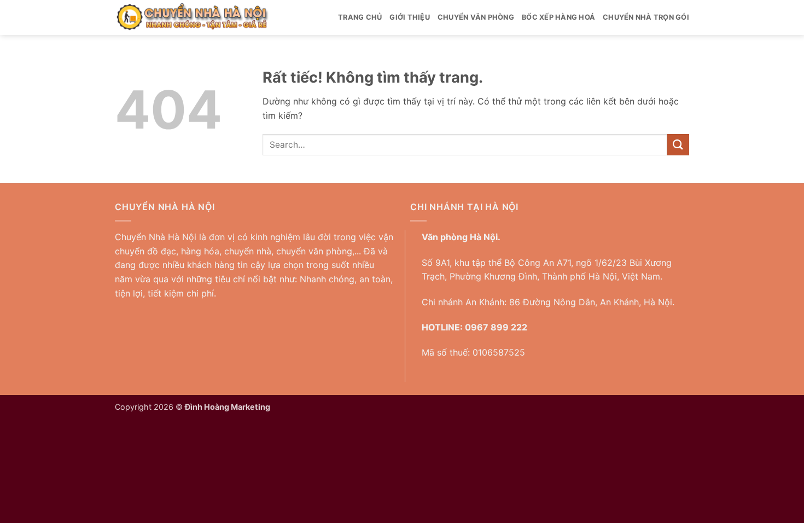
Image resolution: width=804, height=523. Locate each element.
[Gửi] (678, 144)
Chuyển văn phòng (476, 17)
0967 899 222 (496, 327)
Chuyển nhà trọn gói (646, 17)
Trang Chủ (360, 17)
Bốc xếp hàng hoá (558, 17)
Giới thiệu (409, 17)
